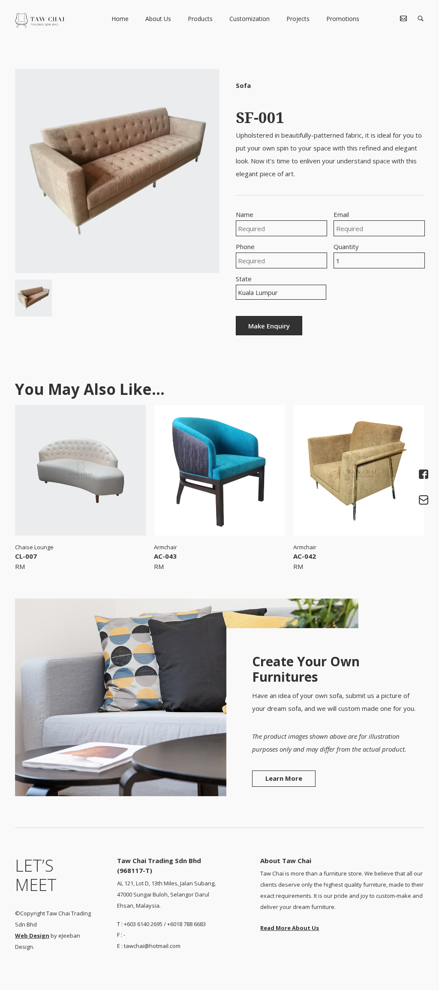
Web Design (32, 935)
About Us (158, 19)
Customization (249, 19)
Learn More (283, 778)
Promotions (342, 19)
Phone (245, 247)
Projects (298, 19)
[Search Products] (420, 19)
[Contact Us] (403, 19)
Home (120, 19)
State (244, 279)
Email (341, 215)
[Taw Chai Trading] (39, 25)
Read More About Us (289, 928)
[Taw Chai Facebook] (422, 474)
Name (244, 215)
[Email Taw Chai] (422, 500)
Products (200, 19)
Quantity (346, 247)
